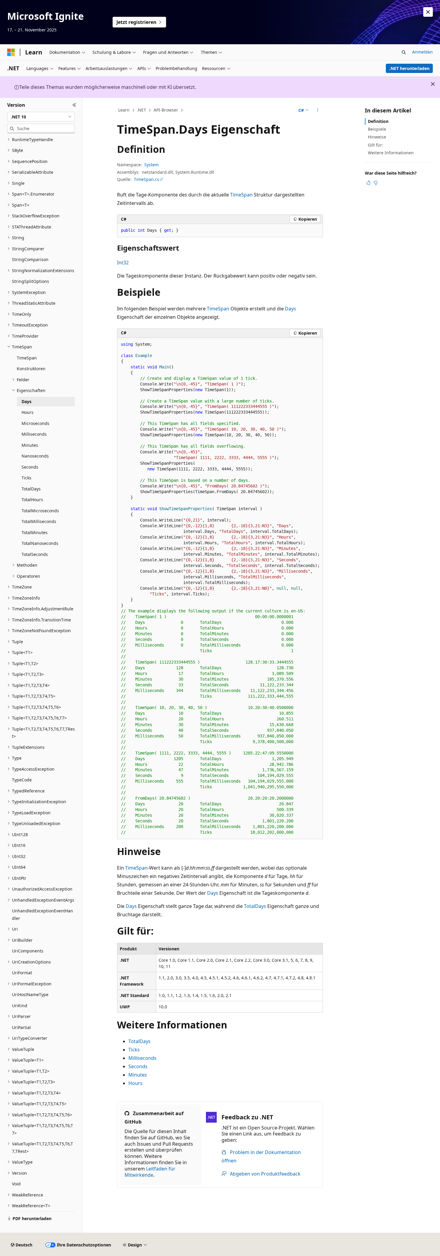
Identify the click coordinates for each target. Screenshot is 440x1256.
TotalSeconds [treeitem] (35, 554)
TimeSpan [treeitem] (27, 358)
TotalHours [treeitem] (32, 499)
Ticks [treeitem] (26, 478)
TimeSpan (241, 194)
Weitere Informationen (391, 153)
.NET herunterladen (409, 68)
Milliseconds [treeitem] (34, 434)
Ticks (134, 1049)
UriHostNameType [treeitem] (30, 994)
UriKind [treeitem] (19, 1005)
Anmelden (422, 52)
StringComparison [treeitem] (30, 259)
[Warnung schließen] (428, 12)
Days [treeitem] (26, 401)
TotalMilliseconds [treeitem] (39, 521)
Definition (378, 121)
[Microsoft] (11, 52)
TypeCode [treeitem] (22, 780)
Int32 (123, 262)
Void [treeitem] (16, 1184)
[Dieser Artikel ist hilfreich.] (368, 182)
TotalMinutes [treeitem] (35, 532)
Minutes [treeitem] (30, 445)
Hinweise (377, 137)
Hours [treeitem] (28, 412)
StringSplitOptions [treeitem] (30, 281)
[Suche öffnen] (404, 52)
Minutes (137, 1074)
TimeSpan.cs (146, 179)
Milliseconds (142, 1058)
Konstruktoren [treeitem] (31, 368)
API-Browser (166, 110)
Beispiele (377, 129)
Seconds (138, 1066)
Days (290, 308)
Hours (135, 1083)
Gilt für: (375, 145)
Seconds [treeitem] (30, 467)
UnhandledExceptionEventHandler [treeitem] (42, 914)
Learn (124, 110)
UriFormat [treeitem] (22, 972)
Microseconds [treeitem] (35, 423)
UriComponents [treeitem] (27, 951)
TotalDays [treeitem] (31, 489)
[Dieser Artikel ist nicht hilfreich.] (375, 182)
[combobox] (41, 116)
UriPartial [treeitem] (21, 1027)
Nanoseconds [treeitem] (35, 456)
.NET (141, 110)
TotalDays (255, 906)
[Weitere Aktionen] (317, 110)
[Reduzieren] (74, 105)
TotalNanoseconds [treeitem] (40, 543)
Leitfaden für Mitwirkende (150, 1171)
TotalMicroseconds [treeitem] (40, 510)
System (151, 164)
